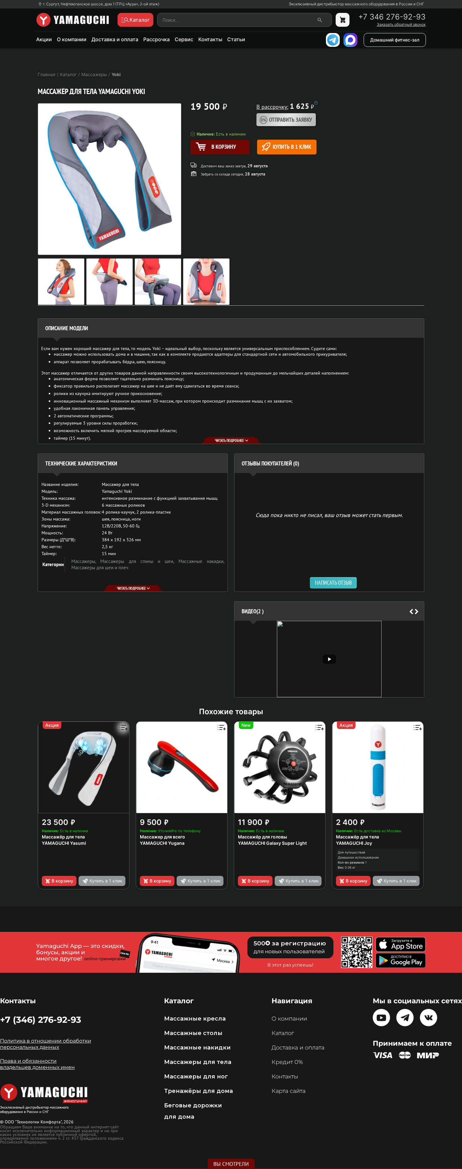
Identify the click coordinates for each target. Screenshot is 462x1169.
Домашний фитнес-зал (394, 39)
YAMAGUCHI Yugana (162, 843)
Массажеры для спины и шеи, (139, 561)
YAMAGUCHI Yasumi (64, 843)
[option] (329, 659)
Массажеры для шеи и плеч (99, 568)
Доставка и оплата (114, 39)
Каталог (283, 1033)
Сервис (184, 39)
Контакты (210, 39)
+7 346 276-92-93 (392, 17)
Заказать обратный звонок (401, 24)
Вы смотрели (231, 1164)
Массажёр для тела (63, 836)
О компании (71, 39)
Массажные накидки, (201, 561)
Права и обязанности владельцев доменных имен (37, 1064)
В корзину (62, 880)
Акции (44, 39)
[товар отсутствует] (342, 20)
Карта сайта (288, 1091)
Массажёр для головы (262, 836)
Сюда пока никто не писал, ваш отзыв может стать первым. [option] (329, 514)
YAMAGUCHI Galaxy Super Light (272, 843)
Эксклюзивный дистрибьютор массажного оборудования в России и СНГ (356, 4)
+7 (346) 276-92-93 (40, 1019)
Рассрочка (156, 39)
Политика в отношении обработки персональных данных (45, 1044)
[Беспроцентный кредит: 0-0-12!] (316, 103)
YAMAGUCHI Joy (354, 843)
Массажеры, (85, 561)
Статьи (236, 39)
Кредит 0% (287, 1062)
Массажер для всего (162, 836)
